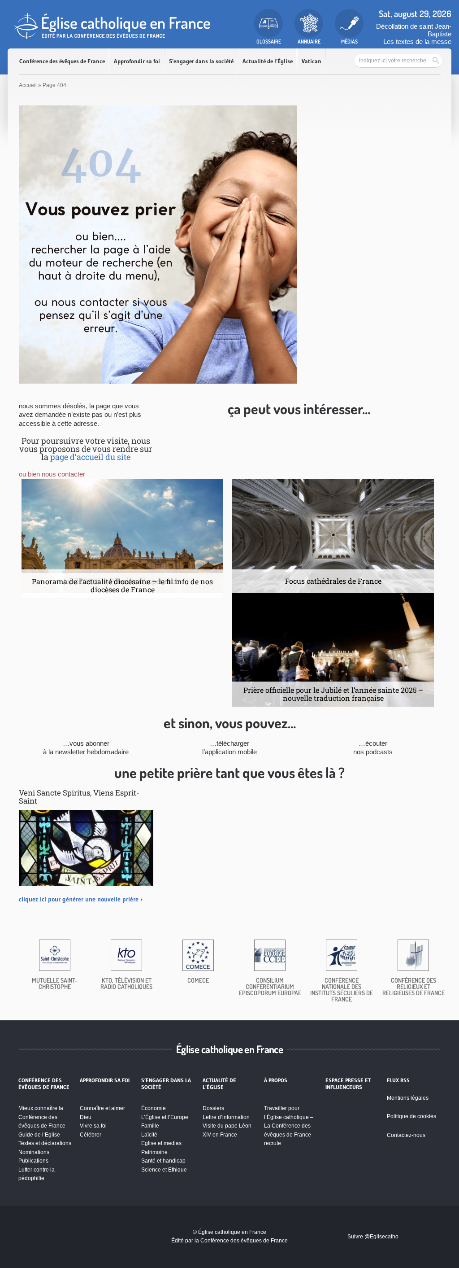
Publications (33, 1161)
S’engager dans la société (201, 61)
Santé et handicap (163, 1161)
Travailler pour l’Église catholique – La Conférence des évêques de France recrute (288, 1125)
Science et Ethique (164, 1170)
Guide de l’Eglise (39, 1135)
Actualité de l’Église (267, 61)
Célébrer (90, 1135)
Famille (150, 1126)
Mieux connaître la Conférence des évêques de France (41, 1117)
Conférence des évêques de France (62, 61)
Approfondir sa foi (137, 61)
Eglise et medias (161, 1143)
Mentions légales (408, 1098)
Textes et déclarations (44, 1143)
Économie (153, 1108)
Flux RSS (398, 1080)
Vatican (311, 61)
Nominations (33, 1152)
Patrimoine (154, 1152)
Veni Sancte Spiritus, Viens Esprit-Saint (79, 796)
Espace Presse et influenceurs (348, 1083)
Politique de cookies (411, 1116)
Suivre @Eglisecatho (372, 1236)
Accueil (28, 85)
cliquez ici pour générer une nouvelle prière (79, 899)
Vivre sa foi (93, 1126)
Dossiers (213, 1108)
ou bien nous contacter (52, 474)
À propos (275, 1080)
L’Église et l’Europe (164, 1117)
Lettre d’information (226, 1117)
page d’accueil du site (90, 456)
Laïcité (149, 1135)
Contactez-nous (406, 1135)
